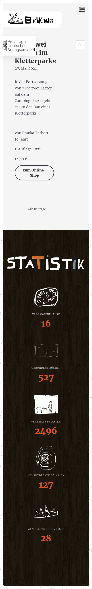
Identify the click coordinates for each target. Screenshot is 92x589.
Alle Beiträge (34, 209)
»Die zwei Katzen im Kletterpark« (36, 52)
